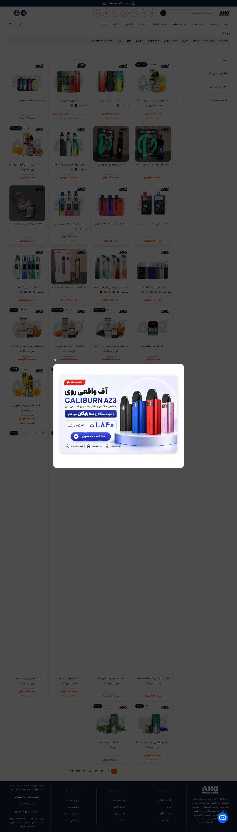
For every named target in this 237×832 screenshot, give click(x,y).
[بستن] (55, 360)
